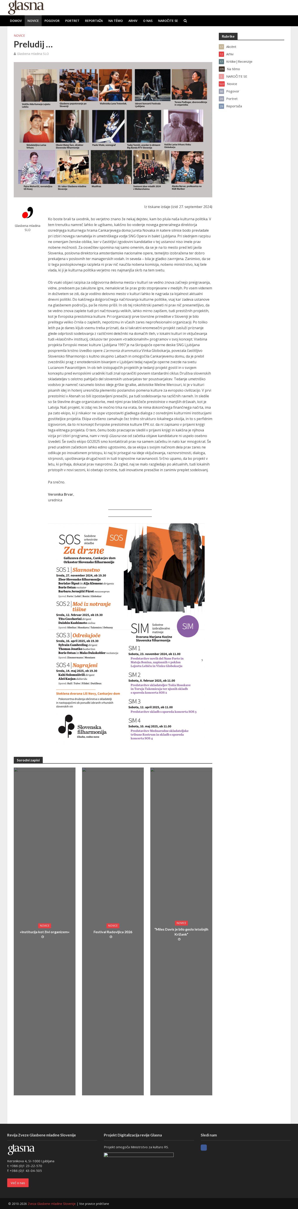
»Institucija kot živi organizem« (45, 932)
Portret (72, 21)
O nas (147, 21)
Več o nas (18, 1183)
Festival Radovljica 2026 (113, 932)
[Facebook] (204, 1148)
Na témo (115, 21)
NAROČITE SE (168, 21)
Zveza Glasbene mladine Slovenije (52, 1204)
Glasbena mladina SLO (33, 54)
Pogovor (52, 21)
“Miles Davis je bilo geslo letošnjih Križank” (181, 931)
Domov (16, 21)
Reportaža (94, 21)
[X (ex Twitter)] (212, 1148)
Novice (33, 21)
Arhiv (132, 21)
